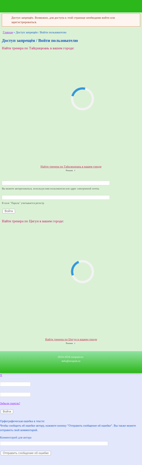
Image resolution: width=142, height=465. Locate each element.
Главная (8, 32)
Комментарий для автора (15, 437)
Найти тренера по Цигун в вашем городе (71, 339)
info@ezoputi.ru (71, 361)
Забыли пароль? (10, 403)
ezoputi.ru (17, 7)
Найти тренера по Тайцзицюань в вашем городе (71, 166)
